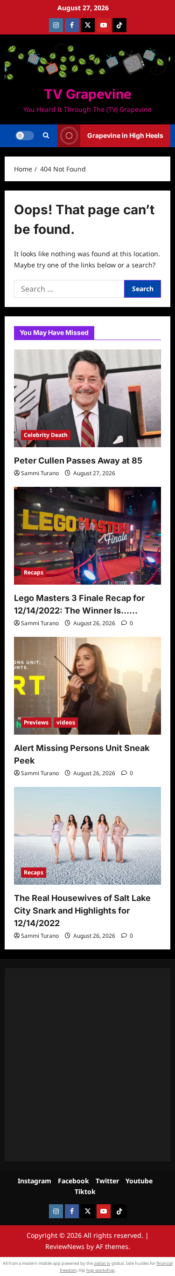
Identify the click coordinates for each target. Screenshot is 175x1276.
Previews (36, 722)
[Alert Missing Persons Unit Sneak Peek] (87, 686)
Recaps (33, 572)
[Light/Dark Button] (24, 135)
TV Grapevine (88, 94)
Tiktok (85, 1191)
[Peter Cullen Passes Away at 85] (87, 398)
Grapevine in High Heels (125, 135)
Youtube (139, 1180)
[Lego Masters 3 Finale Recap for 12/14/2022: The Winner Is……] (87, 536)
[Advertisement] (87, 1064)
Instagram (34, 1180)
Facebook (73, 1180)
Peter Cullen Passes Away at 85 (78, 460)
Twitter (107, 1180)
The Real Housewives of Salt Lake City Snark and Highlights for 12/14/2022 (82, 910)
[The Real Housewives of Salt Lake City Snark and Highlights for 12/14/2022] (87, 836)
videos (65, 722)
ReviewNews (64, 1246)
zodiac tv (102, 1263)
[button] (46, 135)
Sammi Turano (40, 473)
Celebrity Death (46, 435)
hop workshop (100, 1270)
